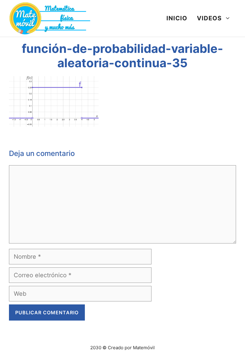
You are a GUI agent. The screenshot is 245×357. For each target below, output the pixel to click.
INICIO (176, 18)
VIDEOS (209, 18)
